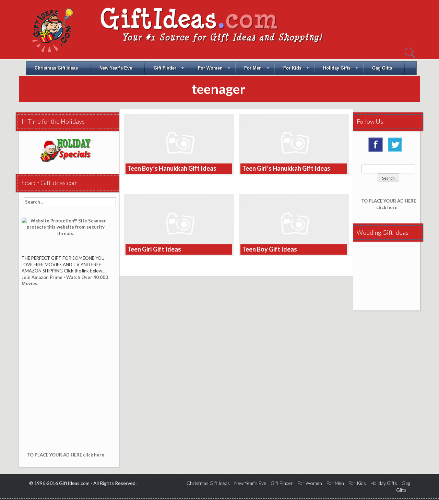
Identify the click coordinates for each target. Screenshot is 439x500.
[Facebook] (377, 147)
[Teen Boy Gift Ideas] (294, 225)
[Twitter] (397, 147)
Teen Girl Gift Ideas (154, 249)
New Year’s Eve (115, 68)
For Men (253, 68)
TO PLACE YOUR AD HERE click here (65, 455)
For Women (210, 68)
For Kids (292, 68)
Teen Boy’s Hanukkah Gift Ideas (171, 168)
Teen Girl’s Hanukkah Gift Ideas (286, 168)
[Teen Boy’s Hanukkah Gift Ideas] (179, 144)
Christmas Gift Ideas (56, 68)
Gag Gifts (382, 68)
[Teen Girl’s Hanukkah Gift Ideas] (294, 144)
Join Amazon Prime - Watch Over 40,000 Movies (65, 280)
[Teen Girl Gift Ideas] (179, 225)
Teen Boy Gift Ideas (269, 249)
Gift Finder (165, 68)
